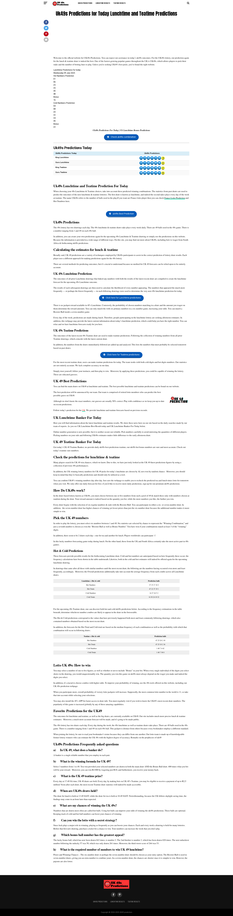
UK (83, 410)
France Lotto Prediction (174, 197)
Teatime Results (119, 3)
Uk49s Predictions (85, 3)
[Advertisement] (121, 38)
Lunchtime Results (103, 3)
